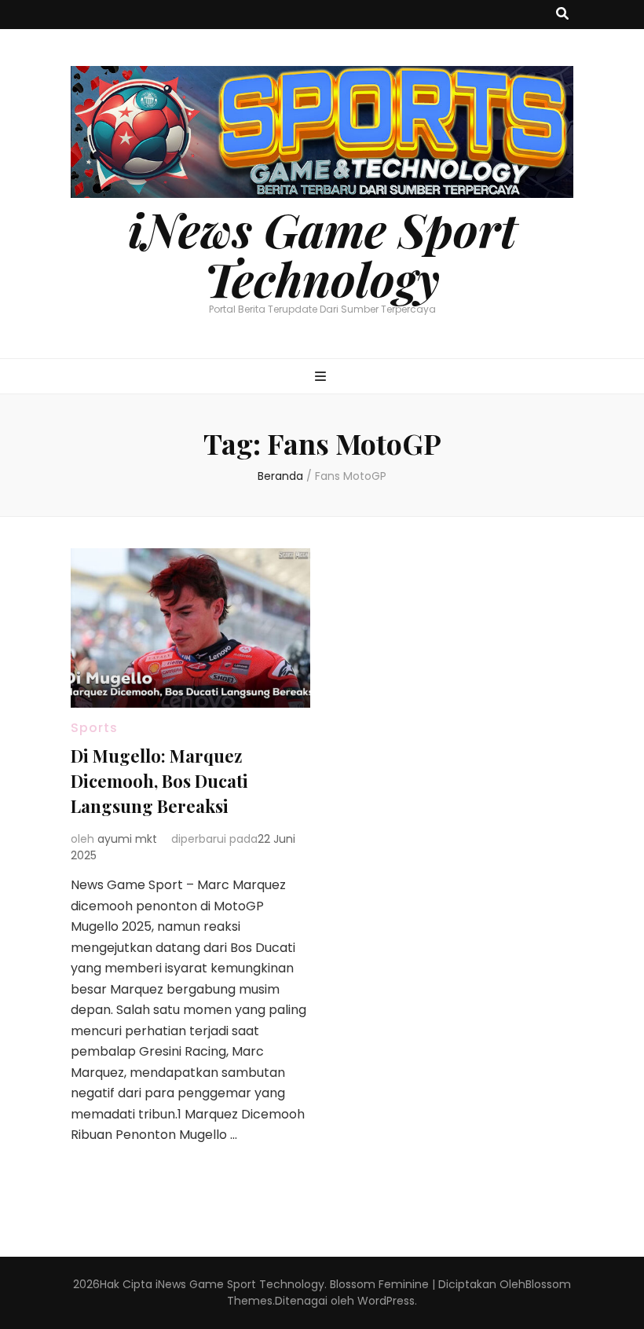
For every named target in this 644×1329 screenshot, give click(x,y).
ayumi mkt (127, 839)
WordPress (386, 1301)
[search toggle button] (562, 14)
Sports (94, 728)
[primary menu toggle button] (322, 377)
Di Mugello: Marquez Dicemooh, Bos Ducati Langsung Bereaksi (159, 781)
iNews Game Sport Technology (322, 253)
